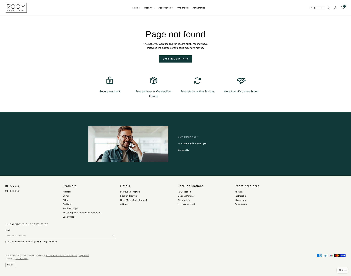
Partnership (240, 196)
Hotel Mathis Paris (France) (133, 200)
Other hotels (184, 200)
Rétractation (241, 204)
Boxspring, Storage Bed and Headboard (82, 212)
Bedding (148, 7)
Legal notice (84, 255)
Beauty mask (69, 217)
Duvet (66, 196)
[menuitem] (136, 8)
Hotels (135, 7)
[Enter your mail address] (113, 235)
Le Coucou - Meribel (130, 191)
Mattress (67, 191)
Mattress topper (70, 208)
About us (239, 191)
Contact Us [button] (183, 150)
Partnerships (199, 7)
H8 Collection (184, 191)
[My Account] (335, 7)
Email (7, 230)
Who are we (182, 7)
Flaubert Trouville (128, 196)
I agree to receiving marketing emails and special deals (32, 242)
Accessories (164, 7)
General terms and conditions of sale (61, 255)
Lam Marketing (21, 258)
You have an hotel (186, 204)
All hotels (124, 204)
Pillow (66, 200)
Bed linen (67, 204)
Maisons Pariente (186, 196)
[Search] (328, 7)
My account (240, 200)
